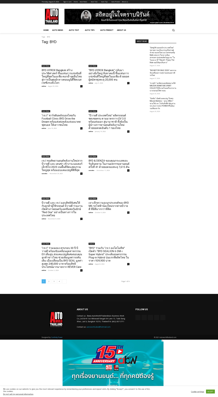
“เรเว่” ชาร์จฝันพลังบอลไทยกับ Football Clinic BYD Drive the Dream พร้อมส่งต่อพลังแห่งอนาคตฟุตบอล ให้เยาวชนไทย (61, 120)
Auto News (45, 66)
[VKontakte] (162, 317)
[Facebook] (160, 1)
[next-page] (64, 281)
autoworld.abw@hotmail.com (99, 327)
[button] (173, 30)
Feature (91, 244)
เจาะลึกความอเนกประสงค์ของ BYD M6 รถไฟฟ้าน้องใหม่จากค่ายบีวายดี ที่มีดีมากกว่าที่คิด (109, 206)
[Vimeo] (171, 1)
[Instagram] (164, 1)
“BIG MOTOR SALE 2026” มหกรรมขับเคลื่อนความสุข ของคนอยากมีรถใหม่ (163, 72)
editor (44, 86)
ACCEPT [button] (210, 391)
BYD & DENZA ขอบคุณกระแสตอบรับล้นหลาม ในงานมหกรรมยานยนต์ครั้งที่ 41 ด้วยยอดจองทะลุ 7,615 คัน (109, 164)
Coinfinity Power (57, 337)
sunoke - (45, 173)
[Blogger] (137, 317)
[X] (168, 1)
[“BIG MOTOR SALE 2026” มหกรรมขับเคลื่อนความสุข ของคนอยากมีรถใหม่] (141, 73)
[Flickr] (150, 317)
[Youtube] (174, 1)
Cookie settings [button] (197, 391)
